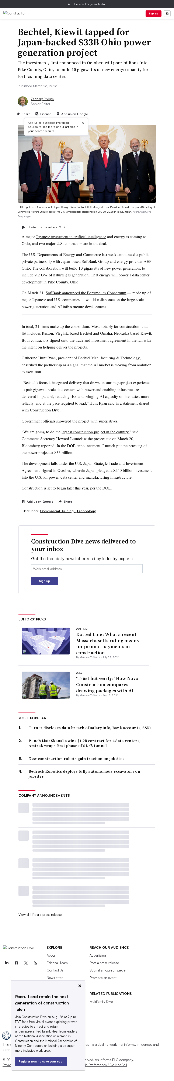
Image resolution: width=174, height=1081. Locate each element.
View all (23, 914)
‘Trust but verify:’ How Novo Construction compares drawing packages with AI (107, 684)
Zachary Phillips (42, 99)
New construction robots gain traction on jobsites (76, 758)
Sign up (153, 13)
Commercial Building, (58, 511)
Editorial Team (57, 963)
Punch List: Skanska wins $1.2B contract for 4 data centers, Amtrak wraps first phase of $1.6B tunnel (84, 743)
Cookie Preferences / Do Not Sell (102, 1065)
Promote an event (103, 978)
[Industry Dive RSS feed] (35, 963)
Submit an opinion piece (108, 970)
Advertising (98, 955)
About (51, 955)
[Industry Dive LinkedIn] (6, 963)
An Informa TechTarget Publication (87, 4)
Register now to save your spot (41, 1061)
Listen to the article (47, 227)
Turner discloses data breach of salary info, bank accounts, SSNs (90, 727)
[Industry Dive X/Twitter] (25, 963)
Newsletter (55, 978)
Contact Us (55, 970)
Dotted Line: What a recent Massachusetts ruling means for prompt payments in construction (107, 643)
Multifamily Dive (101, 1001)
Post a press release (47, 914)
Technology (86, 511)
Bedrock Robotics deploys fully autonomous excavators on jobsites (84, 774)
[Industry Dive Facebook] (16, 963)
